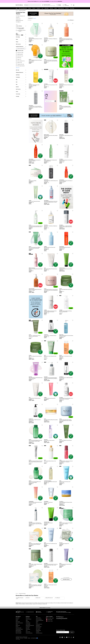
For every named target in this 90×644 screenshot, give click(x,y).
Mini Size (51, 8)
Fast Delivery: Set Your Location (22, 31)
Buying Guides (38, 625)
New (16, 8)
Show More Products (66, 579)
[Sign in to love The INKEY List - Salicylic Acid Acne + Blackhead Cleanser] (57, 320)
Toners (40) (17, 17)
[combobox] (32, 5)
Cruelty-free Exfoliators (29, 603)
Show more (17, 67)
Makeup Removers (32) (19, 20)
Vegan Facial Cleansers (41, 602)
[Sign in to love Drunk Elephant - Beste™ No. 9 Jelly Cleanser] (57, 487)
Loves (26, 630)
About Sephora (18, 617)
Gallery (27, 620)
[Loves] (71, 5)
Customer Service (38, 617)
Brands (56, 8)
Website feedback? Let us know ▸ (45, 607)
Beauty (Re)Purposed (18, 631)
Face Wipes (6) (18, 21)
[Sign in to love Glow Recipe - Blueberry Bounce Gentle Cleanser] (57, 425)
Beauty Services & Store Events (30, 625)
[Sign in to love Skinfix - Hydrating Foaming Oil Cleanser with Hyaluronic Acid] (73, 466)
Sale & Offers (72, 8)
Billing (37, 622)
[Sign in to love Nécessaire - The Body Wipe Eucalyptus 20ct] (73, 528)
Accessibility (37, 631)
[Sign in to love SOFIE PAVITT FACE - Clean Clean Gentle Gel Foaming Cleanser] (73, 253)
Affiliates (17, 624)
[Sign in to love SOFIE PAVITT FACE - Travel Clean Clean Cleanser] (57, 508)
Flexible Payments (38, 630)
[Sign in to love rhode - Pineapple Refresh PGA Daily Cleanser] (42, 383)
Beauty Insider (28, 617)
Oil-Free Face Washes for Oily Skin (58, 602)
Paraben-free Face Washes (33, 602)
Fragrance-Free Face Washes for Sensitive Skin (40, 603)
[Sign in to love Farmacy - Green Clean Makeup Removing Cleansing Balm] (42, 341)
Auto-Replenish (28, 626)
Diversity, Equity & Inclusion (19, 629)
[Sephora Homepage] (19, 5)
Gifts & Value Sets (61, 8)
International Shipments (39, 624)
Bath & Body (46, 8)
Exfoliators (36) (18, 18)
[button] (20, 35)
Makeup (29, 8)
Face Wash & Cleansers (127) (20, 15)
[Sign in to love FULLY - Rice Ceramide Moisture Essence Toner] (57, 446)
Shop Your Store (28, 631)
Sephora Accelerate (18, 630)
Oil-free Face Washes (22, 603)
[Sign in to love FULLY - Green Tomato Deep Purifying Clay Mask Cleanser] (57, 341)
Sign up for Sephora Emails (60, 630)
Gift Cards (66, 8)
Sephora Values (18, 621)
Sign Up (72, 632)
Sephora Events (18, 625)
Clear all (34, 18)
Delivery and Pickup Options (39, 620)
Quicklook (35, 36)
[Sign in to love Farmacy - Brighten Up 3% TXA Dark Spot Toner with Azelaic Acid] (57, 569)
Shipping (37, 621)
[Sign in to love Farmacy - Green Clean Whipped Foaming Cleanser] (73, 425)
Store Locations (38, 629)
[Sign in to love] (73, 23)
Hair (42, 8)
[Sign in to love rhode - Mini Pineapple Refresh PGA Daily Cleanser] (57, 253)
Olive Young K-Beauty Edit (23, 8)
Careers (17, 620)
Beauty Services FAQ (38, 626)
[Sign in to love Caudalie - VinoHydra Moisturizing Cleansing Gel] (57, 383)
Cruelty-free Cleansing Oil (25, 602)
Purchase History (28, 622)
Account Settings (28, 624)
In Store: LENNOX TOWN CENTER (21, 28)
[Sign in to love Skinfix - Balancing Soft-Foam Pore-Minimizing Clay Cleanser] (57, 528)
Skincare (34, 8)
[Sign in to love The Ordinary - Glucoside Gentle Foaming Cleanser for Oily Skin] (57, 69)
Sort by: (71, 20)
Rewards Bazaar (28, 629)
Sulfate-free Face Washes (49, 602)
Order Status (27, 621)
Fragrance (38, 8)
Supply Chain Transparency (19, 622)
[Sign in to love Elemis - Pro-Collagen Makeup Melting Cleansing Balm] (57, 404)
